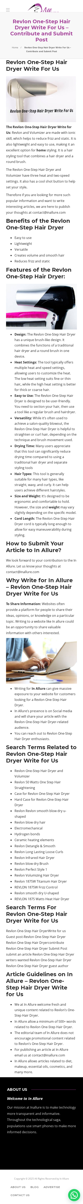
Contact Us (20, 1195)
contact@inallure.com (49, 212)
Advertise (52, 1187)
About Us (18, 1187)
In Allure (64, 1178)
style (22, 187)
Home (15, 47)
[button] (74, 1195)
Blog (34, 1187)
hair (18, 384)
